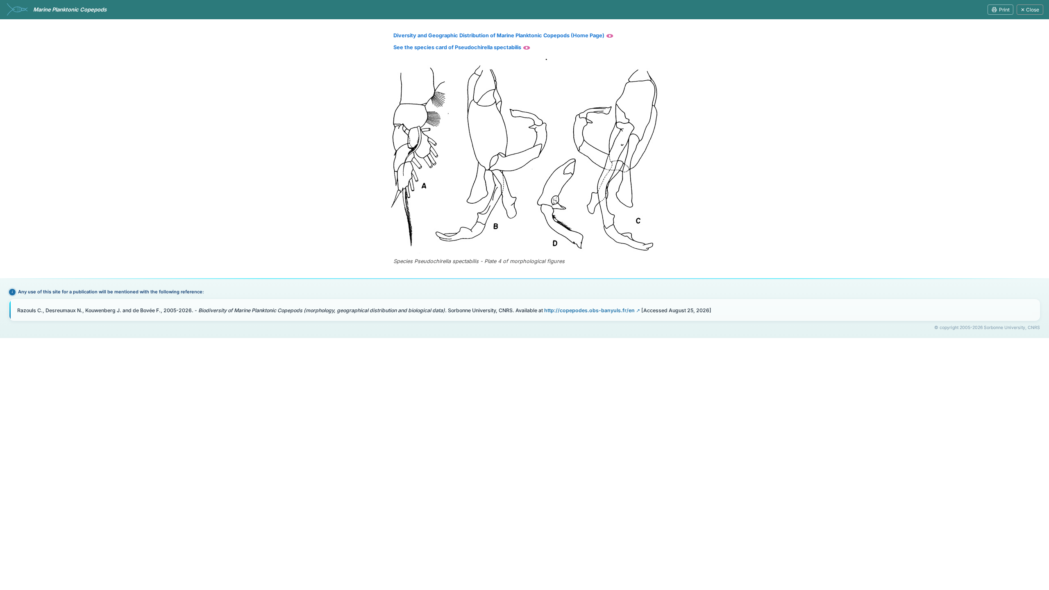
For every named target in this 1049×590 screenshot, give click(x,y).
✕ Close (1030, 10)
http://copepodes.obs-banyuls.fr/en (589, 310)
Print (1004, 10)
